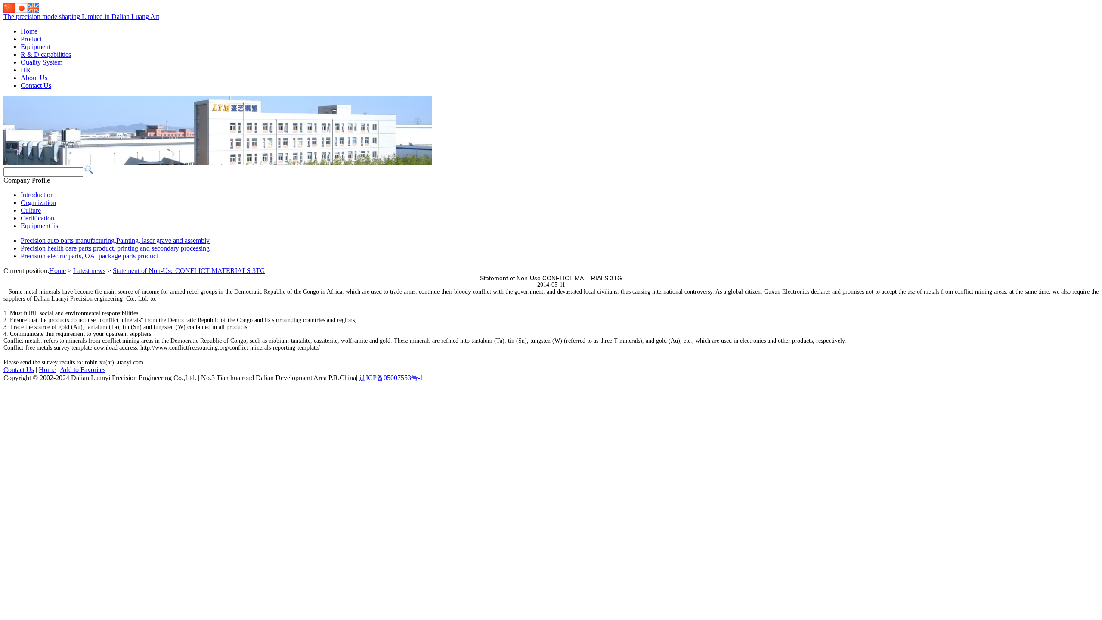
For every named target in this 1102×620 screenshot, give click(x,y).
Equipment (35, 46)
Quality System (41, 62)
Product (31, 39)
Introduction (37, 194)
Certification (37, 218)
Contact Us (36, 85)
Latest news (89, 270)
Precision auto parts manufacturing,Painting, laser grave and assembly (115, 240)
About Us (34, 77)
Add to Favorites (82, 369)
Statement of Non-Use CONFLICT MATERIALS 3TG (189, 270)
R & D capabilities (46, 54)
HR (26, 70)
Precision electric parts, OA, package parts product (89, 256)
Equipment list (40, 225)
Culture (31, 210)
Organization (38, 202)
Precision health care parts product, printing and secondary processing (115, 248)
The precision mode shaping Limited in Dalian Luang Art (81, 16)
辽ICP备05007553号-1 (391, 377)
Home (29, 31)
